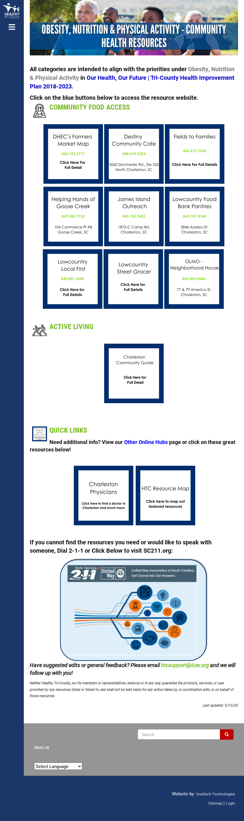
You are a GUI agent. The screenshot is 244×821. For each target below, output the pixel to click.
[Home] (12, 11)
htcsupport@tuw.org (185, 665)
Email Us (41, 747)
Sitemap (215, 803)
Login (230, 803)
